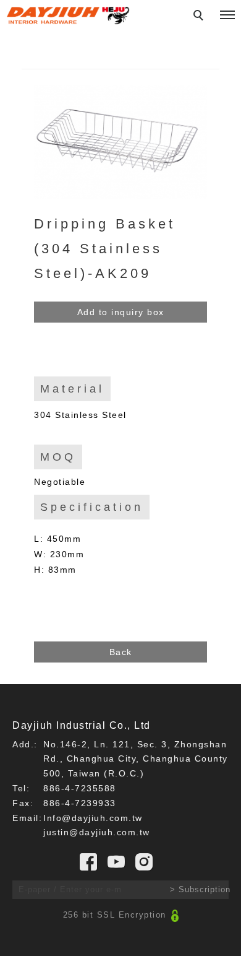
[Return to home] (68, 15)
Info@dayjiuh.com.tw (93, 818)
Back (120, 652)
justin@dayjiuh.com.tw (96, 832)
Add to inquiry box (120, 312)
